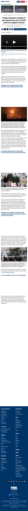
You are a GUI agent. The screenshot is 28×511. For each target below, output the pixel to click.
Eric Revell (4, 32)
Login (18, 1)
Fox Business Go (19, 474)
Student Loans (4, 412)
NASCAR (17, 440)
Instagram (9, 481)
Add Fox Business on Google (21, 29)
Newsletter (22, 481)
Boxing (17, 441)
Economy (3, 426)
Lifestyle (3, 458)
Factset (8, 501)
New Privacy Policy (14, 492)
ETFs (2, 445)
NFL (16, 435)
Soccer (17, 443)
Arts (2, 470)
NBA (16, 437)
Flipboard (14, 481)
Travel (2, 464)
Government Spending (5, 428)
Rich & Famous (4, 462)
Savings (2, 417)
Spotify (24, 481)
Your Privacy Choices (15, 494)
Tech (17, 417)
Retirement (3, 422)
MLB (16, 438)
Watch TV (22, 1)
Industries (3, 448)
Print (10, 29)
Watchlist (3, 456)
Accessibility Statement (20, 470)
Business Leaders (4, 446)
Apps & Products (19, 476)
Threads (7, 29)
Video (17, 452)
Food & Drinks (4, 468)
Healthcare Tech (19, 425)
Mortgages (3, 411)
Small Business (4, 432)
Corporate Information (20, 467)
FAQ (16, 463)
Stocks (2, 437)
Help (14, 496)
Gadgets (17, 422)
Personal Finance (5, 409)
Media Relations (19, 465)
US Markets (3, 438)
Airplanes (3, 467)
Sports (17, 433)
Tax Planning (3, 423)
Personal (17, 411)
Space (17, 430)
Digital (17, 419)
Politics (5, 15)
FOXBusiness (9, 32)
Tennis (17, 446)
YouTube (11, 481)
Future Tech (18, 427)
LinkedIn (17, 481)
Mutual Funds (4, 452)
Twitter (5, 29)
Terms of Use (18, 460)
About (17, 455)
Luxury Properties (19, 414)
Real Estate (18, 409)
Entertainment (4, 461)
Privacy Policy (18, 462)
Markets (3, 435)
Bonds (2, 443)
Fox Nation (18, 473)
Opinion (18, 449)
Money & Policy (4, 430)
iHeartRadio (14, 484)
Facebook (2, 29)
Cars (2, 465)
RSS (19, 481)
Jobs (17, 459)
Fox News (17, 471)
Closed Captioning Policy (21, 468)
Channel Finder (19, 457)
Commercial (18, 412)
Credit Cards (3, 414)
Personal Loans (4, 415)
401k (2, 420)
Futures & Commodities (6, 441)
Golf (16, 445)
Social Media (18, 421)
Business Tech (18, 424)
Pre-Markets (3, 451)
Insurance (3, 418)
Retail (2, 449)
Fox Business (5, 1)
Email (12, 29)
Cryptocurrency (4, 440)
